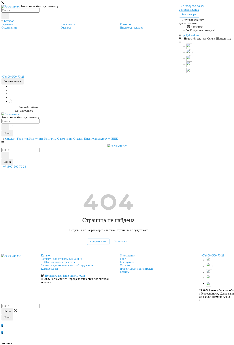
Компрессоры (49, 268)
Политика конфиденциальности (65, 275)
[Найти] (5, 16)
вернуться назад (98, 241)
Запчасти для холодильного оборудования (67, 265)
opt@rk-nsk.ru (190, 35)
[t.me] (189, 70)
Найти (7, 311)
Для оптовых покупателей (136, 268)
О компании (127, 255)
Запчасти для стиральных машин (61, 258)
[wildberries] (189, 64)
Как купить (127, 262)
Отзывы (125, 265)
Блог (123, 258)
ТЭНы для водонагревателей (59, 262)
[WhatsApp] (189, 52)
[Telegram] (189, 46)
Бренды (124, 271)
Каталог (46, 255)
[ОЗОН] (189, 58)
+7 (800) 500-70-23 (192, 6)
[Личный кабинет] (3, 170)
